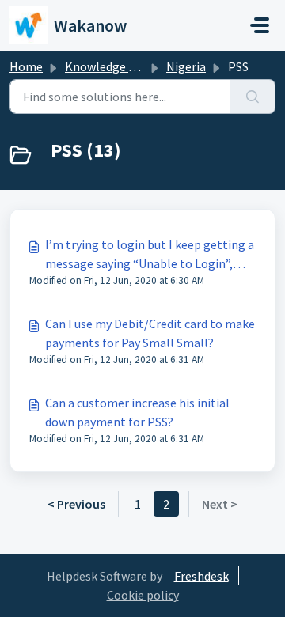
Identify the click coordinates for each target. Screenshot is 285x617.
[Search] (253, 96)
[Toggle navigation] (260, 25)
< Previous (76, 504)
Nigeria (186, 66)
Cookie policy (143, 595)
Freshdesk (201, 576)
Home (26, 66)
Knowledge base (109, 66)
